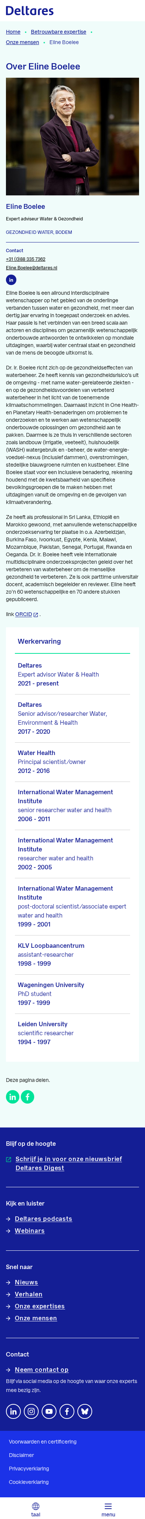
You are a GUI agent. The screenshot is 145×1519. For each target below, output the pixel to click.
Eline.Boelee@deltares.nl (31, 268)
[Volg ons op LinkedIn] (13, 1411)
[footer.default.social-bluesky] (84, 1411)
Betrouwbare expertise (58, 32)
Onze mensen (22, 42)
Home (13, 32)
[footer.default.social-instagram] (31, 1411)
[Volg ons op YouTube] (49, 1411)
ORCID (23, 614)
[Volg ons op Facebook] (66, 1411)
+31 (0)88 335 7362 (25, 259)
